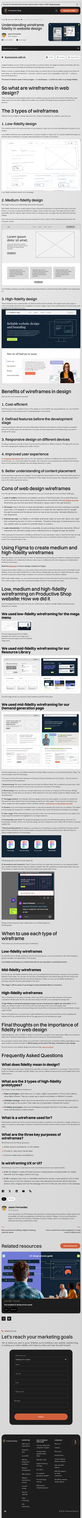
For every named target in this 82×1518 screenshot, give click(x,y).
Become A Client (69, 11)
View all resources (70, 1246)
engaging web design (12, 459)
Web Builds (11, 1199)
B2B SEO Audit (41, 1460)
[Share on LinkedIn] (16, 1191)
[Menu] (56, 11)
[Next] (9, 1319)
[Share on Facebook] (3, 1191)
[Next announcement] (77, 5)
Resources (11, 19)
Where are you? (21, 1355)
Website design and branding (25, 1462)
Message (17, 1401)
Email (17, 1382)
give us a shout (47, 1047)
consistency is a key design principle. (59, 803)
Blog (18, 19)
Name (17, 1364)
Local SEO (25, 1456)
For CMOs (39, 1469)
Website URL (20, 1391)
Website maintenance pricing (26, 1480)
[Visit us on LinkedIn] (5, 1511)
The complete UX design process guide (18, 1305)
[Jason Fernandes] (4, 1208)
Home (3, 19)
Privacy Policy (59, 1455)
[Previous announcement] (77, 3)
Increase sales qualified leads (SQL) (41, 1454)
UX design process (70, 500)
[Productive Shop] (11, 11)
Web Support (26, 1474)
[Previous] (4, 1319)
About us (57, 1444)
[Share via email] (23, 1191)
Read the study (55, 4)
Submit (41, 1417)
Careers (57, 1447)
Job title (18, 1373)
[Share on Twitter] (9, 1191)
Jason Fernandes (18, 1207)
